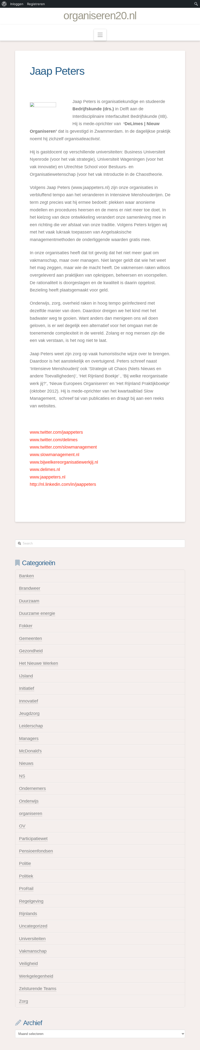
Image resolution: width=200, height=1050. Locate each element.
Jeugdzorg (29, 713)
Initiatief (26, 688)
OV (22, 826)
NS (22, 776)
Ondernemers (32, 788)
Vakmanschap (33, 951)
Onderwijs (29, 801)
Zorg (23, 1001)
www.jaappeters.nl (47, 477)
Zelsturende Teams (37, 988)
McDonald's (30, 751)
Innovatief (28, 701)
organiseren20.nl (99, 15)
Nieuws (26, 763)
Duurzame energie (37, 613)
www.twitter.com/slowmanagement (63, 447)
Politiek (26, 876)
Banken (26, 575)
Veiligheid (28, 963)
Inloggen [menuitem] (16, 4)
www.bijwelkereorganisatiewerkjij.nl (64, 462)
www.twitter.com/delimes (54, 439)
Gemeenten (30, 638)
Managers (29, 738)
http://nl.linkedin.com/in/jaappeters (63, 484)
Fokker (25, 625)
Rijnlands (28, 913)
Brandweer (29, 588)
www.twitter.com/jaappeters (56, 432)
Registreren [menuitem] (36, 4)
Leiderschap (31, 725)
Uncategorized (33, 926)
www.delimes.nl (45, 469)
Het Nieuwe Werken (38, 663)
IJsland (26, 676)
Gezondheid (31, 650)
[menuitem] (4, 4)
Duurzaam (29, 601)
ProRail (26, 888)
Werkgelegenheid (36, 976)
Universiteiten (32, 938)
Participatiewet (33, 838)
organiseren (30, 813)
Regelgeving (31, 901)
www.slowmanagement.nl (54, 454)
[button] (100, 35)
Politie (25, 863)
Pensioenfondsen (36, 851)
